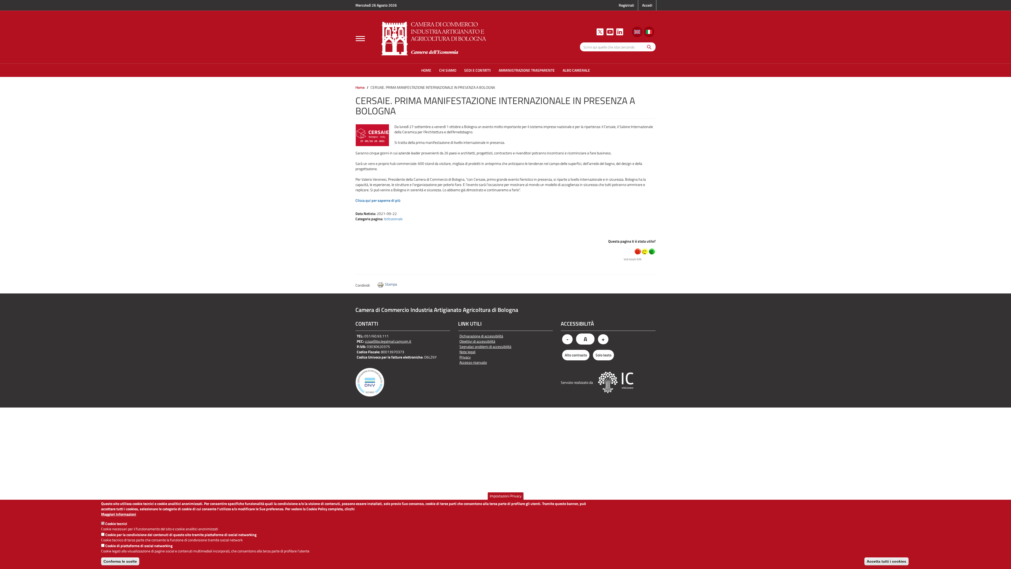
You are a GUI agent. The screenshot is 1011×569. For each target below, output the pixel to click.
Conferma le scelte (120, 561)
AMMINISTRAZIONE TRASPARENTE (527, 70)
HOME (426, 70)
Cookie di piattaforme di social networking (138, 545)
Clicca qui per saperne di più (377, 200)
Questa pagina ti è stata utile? (632, 241)
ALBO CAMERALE (576, 70)
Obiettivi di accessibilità (477, 341)
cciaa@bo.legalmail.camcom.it (388, 341)
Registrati (626, 5)
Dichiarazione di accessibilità (481, 336)
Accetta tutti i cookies (886, 561)
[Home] (434, 38)
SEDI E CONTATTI (477, 70)
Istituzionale (393, 219)
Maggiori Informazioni (118, 514)
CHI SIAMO (447, 70)
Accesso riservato (473, 362)
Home (360, 87)
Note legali (467, 352)
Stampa (391, 284)
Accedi (647, 5)
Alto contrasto (576, 355)
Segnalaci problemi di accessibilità (485, 346)
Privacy (465, 357)
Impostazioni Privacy (506, 496)
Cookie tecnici (116, 523)
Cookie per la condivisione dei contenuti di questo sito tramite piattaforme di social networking (180, 534)
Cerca (647, 47)
